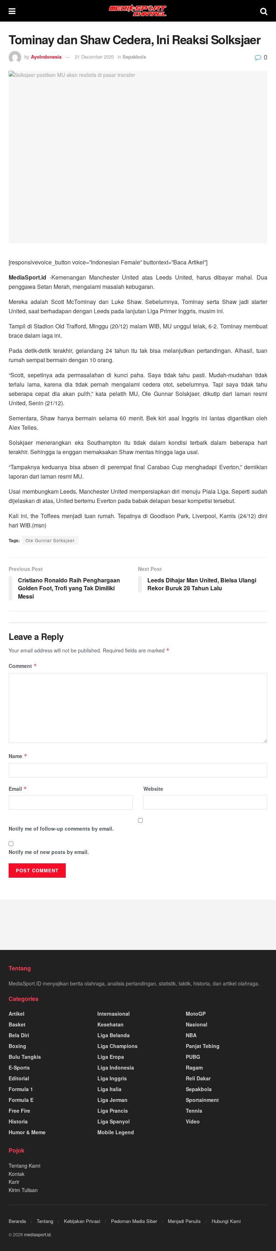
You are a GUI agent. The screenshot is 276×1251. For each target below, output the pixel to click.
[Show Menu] (12, 11)
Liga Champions (117, 1045)
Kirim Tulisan (23, 1190)
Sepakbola (134, 56)
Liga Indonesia (115, 1067)
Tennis (194, 1110)
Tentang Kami (24, 1165)
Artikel (16, 1013)
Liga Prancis (112, 1110)
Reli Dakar (198, 1078)
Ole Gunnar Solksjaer (50, 540)
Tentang (45, 1221)
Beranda (17, 1221)
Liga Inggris (112, 1078)
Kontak (16, 1173)
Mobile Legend (115, 1132)
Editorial (19, 1078)
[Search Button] (263, 11)
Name (18, 756)
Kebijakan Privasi (82, 1221)
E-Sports (19, 1067)
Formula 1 (21, 1089)
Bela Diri (19, 1035)
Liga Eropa (110, 1056)
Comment (23, 665)
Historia (18, 1121)
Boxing (17, 1045)
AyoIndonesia (46, 56)
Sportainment (202, 1099)
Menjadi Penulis (184, 1221)
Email (18, 788)
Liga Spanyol (113, 1121)
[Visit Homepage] (138, 11)
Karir (14, 1181)
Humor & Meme (27, 1132)
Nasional (196, 1024)
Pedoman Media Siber (134, 1221)
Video (193, 1121)
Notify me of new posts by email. (49, 851)
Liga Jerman (112, 1099)
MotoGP (196, 1013)
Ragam (194, 1067)
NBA (191, 1035)
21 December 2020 (94, 56)
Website (153, 788)
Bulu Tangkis (25, 1056)
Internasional (113, 1013)
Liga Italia (109, 1089)
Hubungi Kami (226, 1221)
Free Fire (19, 1110)
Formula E (21, 1099)
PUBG (193, 1056)
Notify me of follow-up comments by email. (61, 828)
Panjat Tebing (203, 1045)
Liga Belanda (113, 1035)
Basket (17, 1024)
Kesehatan (110, 1024)
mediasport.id (37, 1234)
